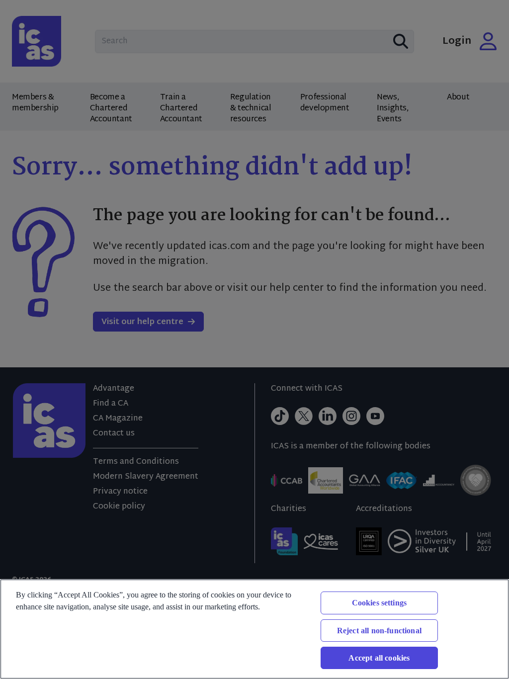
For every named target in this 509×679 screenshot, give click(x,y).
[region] (254, 629)
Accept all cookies (379, 658)
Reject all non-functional (379, 630)
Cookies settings (379, 602)
